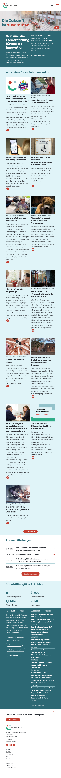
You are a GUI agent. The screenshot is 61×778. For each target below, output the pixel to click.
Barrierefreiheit (11, 768)
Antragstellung (13, 655)
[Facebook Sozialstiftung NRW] (14, 745)
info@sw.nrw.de (11, 741)
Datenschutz (10, 765)
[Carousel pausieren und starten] (56, 27)
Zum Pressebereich (30, 574)
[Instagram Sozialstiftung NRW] (10, 745)
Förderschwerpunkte (15, 650)
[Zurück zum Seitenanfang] (30, 711)
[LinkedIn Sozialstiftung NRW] (7, 745)
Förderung (9, 754)
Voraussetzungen (14, 645)
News (7, 756)
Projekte (8, 752)
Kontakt (8, 759)
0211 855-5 (9, 739)
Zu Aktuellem (30, 531)
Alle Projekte (13, 720)
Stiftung (8, 749)
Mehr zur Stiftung (39, 55)
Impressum (9, 763)
